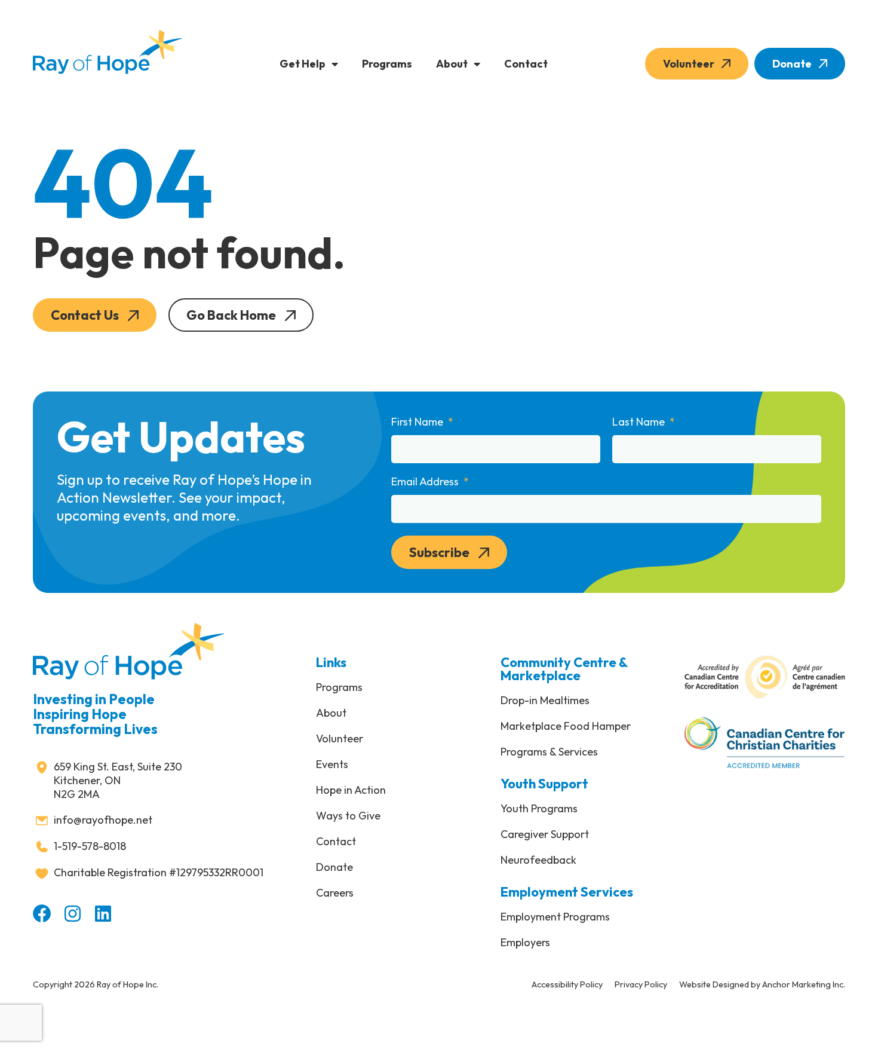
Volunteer (688, 64)
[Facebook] (42, 913)
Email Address (426, 481)
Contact (526, 64)
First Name (418, 422)
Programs (387, 64)
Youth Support (544, 783)
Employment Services (567, 891)
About (452, 64)
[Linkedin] (103, 913)
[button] (94, 315)
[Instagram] (72, 913)
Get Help (303, 64)
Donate (792, 64)
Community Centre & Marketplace (564, 669)
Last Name (639, 422)
